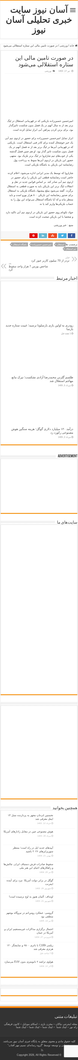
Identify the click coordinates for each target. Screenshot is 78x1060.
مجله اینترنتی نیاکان (66, 1024)
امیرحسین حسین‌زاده (41, 244)
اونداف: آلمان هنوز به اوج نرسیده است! (31, 896)
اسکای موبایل (30, 1024)
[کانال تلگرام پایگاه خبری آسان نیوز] (39, 791)
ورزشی (64, 45)
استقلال (60, 244)
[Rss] (42, 1050)
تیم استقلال (71, 249)
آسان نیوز (50, 9)
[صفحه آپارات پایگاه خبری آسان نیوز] (39, 755)
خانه (72, 45)
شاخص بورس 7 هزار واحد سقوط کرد (28, 266)
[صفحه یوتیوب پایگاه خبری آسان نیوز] (39, 722)
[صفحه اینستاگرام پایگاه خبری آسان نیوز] (39, 778)
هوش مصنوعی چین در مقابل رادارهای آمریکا (28, 831)
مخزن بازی (47, 1024)
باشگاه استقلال (20, 244)
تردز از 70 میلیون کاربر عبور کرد (50, 259)
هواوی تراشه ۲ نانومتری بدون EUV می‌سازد (28, 961)
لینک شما (61, 1027)
